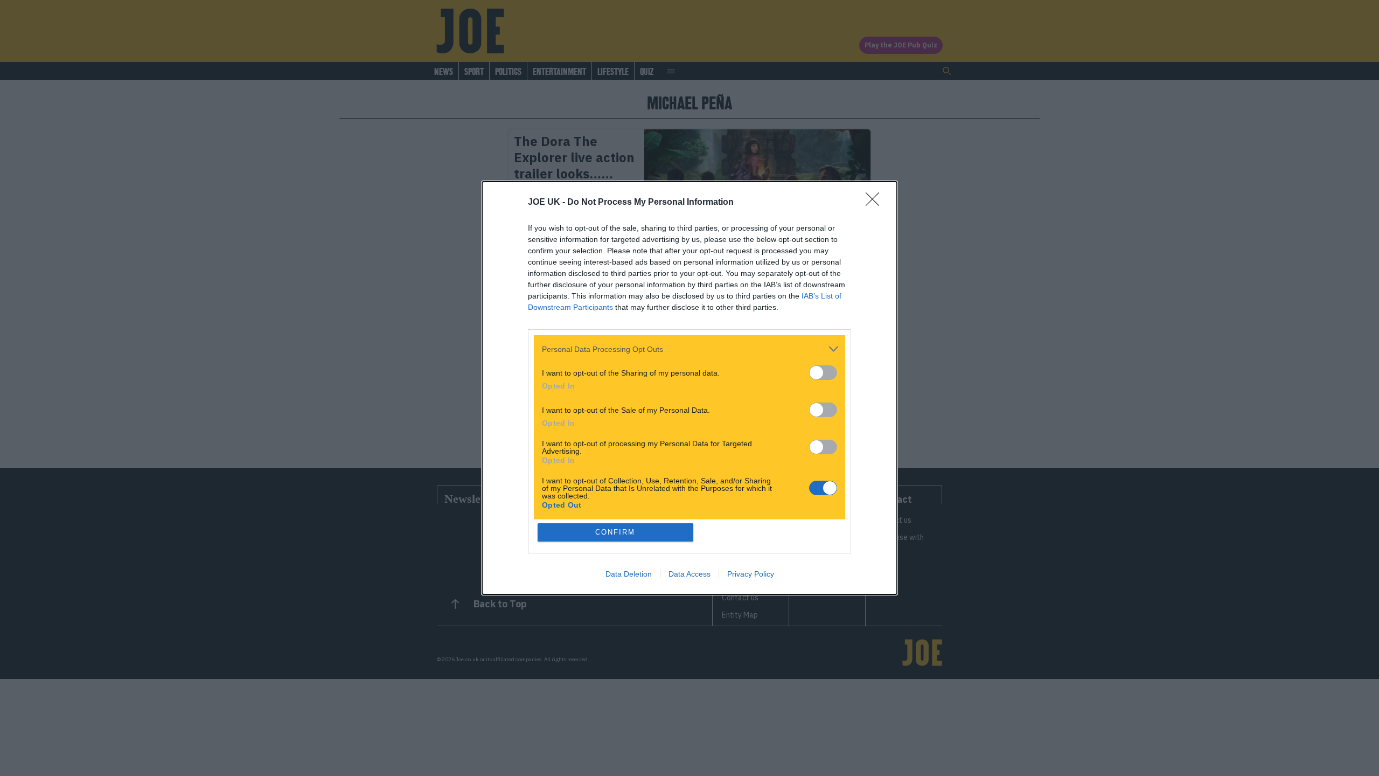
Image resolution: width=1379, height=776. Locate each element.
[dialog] (689, 388)
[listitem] (689, 349)
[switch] (823, 372)
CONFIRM (615, 532)
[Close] (876, 202)
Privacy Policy (750, 574)
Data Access (689, 574)
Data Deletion (628, 574)
